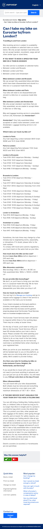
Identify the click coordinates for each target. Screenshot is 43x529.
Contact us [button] (10, 516)
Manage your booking (24, 295)
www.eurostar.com (34, 526)
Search (33, 12)
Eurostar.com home (10, 20)
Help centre (22, 20)
